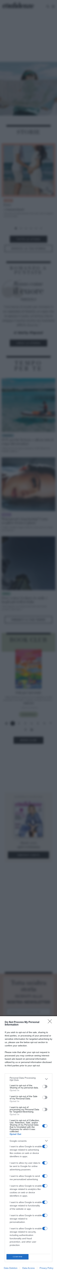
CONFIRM (17, 1257)
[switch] (44, 1086)
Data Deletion (10, 1268)
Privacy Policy (46, 1268)
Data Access (28, 1268)
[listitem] (28, 1079)
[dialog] (28, 1145)
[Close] (51, 1022)
